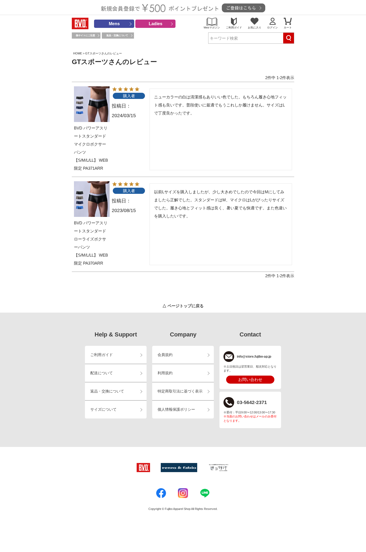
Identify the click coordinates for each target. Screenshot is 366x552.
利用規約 (165, 373)
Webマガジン (212, 27)
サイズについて (103, 409)
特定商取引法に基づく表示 (180, 391)
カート (288, 27)
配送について (101, 373)
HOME (77, 53)
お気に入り (254, 27)
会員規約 (165, 355)
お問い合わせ (250, 379)
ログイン (272, 27)
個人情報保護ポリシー (176, 409)
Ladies (155, 23)
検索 (288, 38)
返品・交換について (117, 35)
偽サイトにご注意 (85, 35)
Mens (114, 23)
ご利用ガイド (234, 27)
